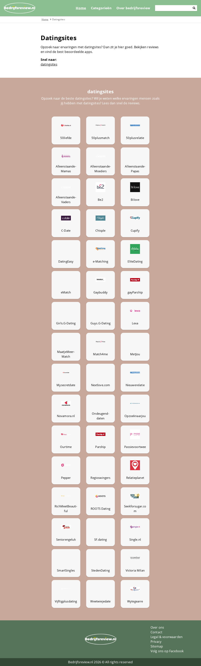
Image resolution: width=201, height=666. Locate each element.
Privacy (156, 641)
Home (81, 8)
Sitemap (157, 646)
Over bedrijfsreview (133, 8)
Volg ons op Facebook (167, 651)
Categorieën (101, 8)
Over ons (157, 627)
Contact (156, 632)
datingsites (49, 64)
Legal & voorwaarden (167, 637)
